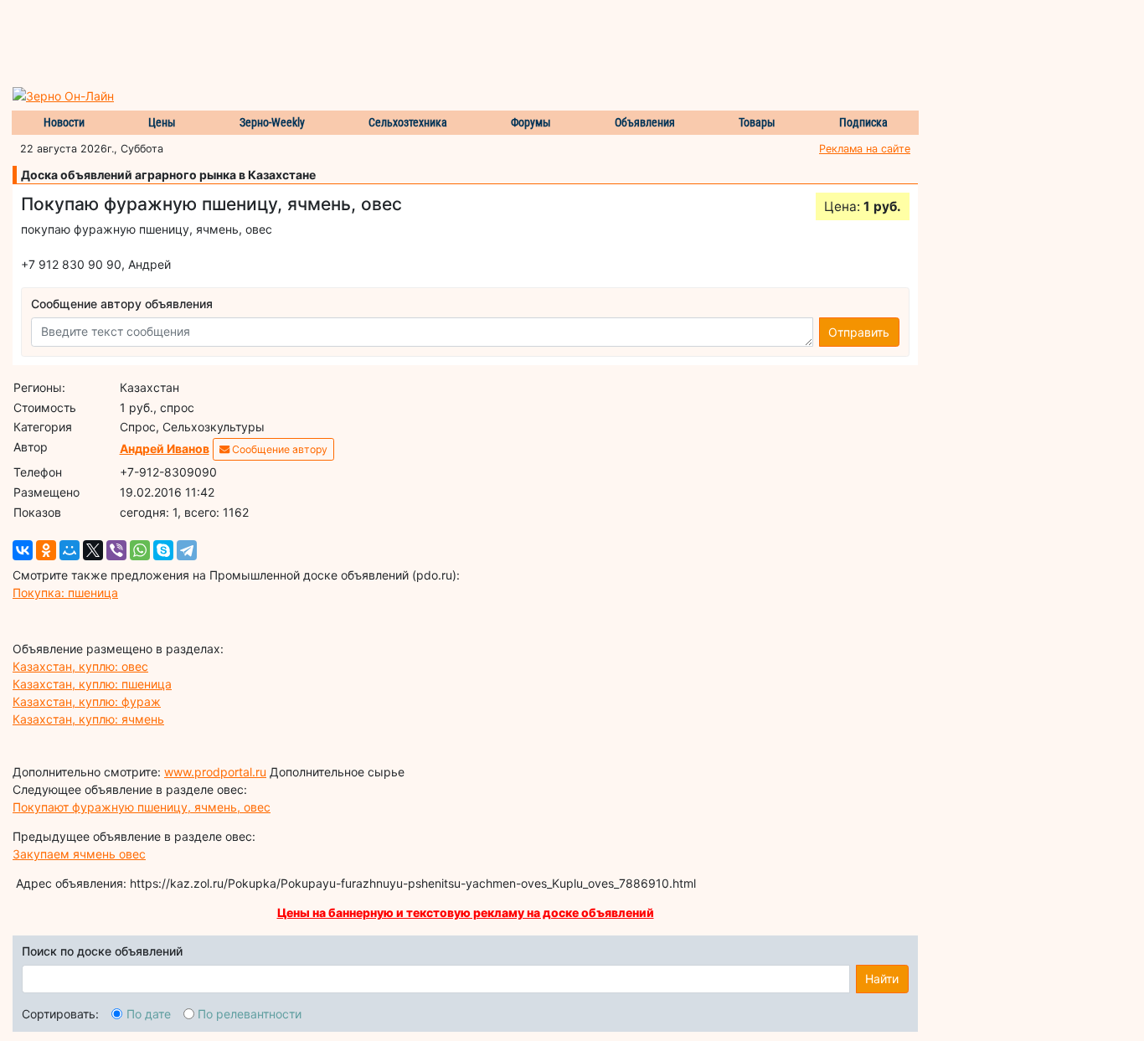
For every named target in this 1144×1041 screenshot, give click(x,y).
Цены (162, 122)
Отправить (858, 332)
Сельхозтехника (407, 122)
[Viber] (116, 550)
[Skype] (163, 550)
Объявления (645, 122)
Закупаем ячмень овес (79, 854)
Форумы (531, 122)
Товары (757, 122)
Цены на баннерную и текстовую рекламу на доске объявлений (465, 912)
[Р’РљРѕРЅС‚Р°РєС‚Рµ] (23, 550)
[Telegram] (187, 550)
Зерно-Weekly (272, 122)
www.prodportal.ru (215, 772)
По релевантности (249, 1014)
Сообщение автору (278, 449)
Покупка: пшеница (65, 592)
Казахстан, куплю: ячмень (88, 719)
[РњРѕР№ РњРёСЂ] (69, 550)
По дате (148, 1014)
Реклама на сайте (864, 148)
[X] (93, 550)
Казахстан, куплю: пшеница (92, 684)
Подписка (863, 122)
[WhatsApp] (140, 550)
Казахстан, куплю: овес (80, 666)
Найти (882, 978)
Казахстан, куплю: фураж (87, 701)
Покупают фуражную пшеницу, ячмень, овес (142, 807)
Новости (64, 122)
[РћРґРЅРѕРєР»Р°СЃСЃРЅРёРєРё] (46, 550)
